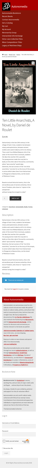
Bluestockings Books (27, 362)
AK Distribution (14, 353)
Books (18, 54)
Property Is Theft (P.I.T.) (20, 365)
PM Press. (21, 355)
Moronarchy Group (9, 32)
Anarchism (12, 207)
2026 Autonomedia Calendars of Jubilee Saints (19, 330)
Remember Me (8, 448)
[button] (33, 63)
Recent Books (7, 16)
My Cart (5, 26)
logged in (15, 289)
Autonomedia (20, 207)
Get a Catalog (7, 23)
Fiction (30, 207)
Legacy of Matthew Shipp (11, 45)
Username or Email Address (10, 423)
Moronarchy (29, 319)
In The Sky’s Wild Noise (22, 317)
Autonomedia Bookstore (11, 13)
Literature (5, 209)
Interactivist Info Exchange (12, 36)
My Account (6, 29)
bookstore (20, 380)
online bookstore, (22, 350)
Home (5, 54)
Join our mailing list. (10, 344)
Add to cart (15, 198)
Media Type (12, 54)
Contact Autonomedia (10, 19)
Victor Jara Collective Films (12, 39)
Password (5, 431)
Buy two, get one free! (11, 335)
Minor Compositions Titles (12, 42)
